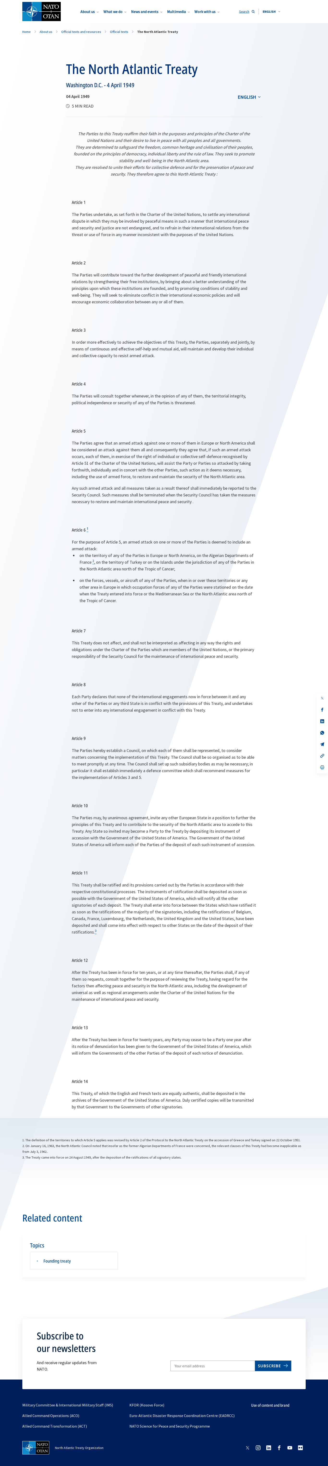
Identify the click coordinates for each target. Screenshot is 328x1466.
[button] (271, 11)
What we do (112, 11)
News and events (144, 11)
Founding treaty (57, 1261)
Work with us (205, 11)
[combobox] (271, 11)
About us (87, 11)
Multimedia (176, 11)
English (247, 97)
